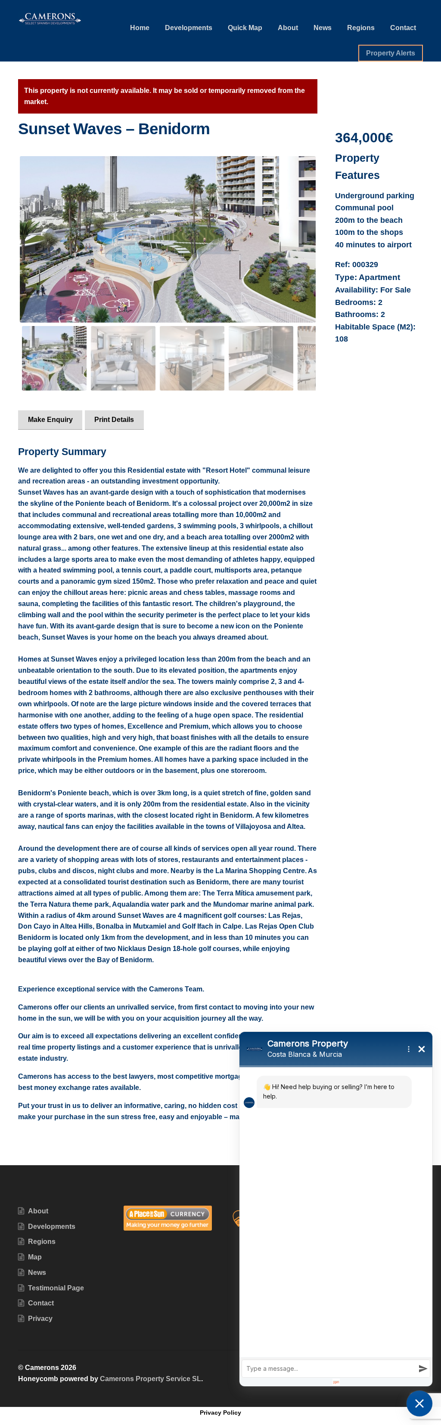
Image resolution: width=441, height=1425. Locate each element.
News (323, 27)
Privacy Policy (220, 1412)
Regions (361, 27)
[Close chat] (419, 1403)
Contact (403, 27)
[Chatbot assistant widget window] (335, 1209)
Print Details (114, 419)
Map (35, 1257)
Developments (188, 27)
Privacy (40, 1318)
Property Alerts (390, 53)
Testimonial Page (56, 1288)
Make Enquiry (50, 419)
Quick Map (245, 27)
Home (139, 27)
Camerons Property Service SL (150, 1378)
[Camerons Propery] (168, 239)
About (288, 27)
